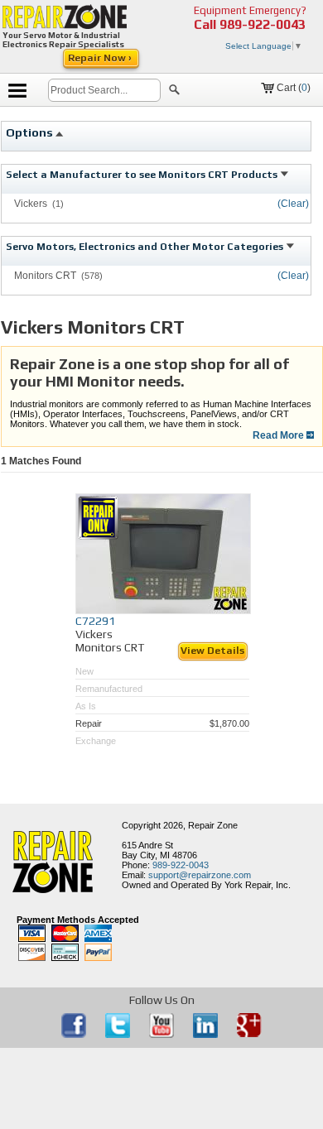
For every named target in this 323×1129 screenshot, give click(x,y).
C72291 (95, 620)
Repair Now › (101, 58)
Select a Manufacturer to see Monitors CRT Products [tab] (143, 174)
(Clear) (293, 203)
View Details (212, 650)
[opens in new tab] (75, 1035)
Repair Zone (213, 825)
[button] (174, 92)
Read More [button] (279, 435)
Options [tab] (30, 132)
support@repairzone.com (199, 875)
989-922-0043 (262, 24)
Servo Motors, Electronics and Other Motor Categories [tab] (146, 246)
